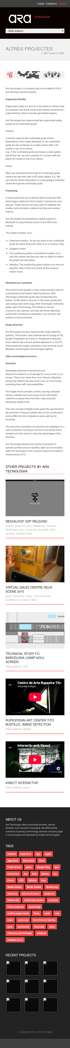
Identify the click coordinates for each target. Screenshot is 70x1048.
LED (25, 666)
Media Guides (14, 887)
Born (41, 860)
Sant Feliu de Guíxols (44, 920)
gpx (57, 867)
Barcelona (28, 860)
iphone (45, 873)
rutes (10, 920)
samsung (23, 920)
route (47, 913)
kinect (29, 596)
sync (21, 529)
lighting (27, 729)
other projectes (14, 666)
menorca (12, 893)
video (52, 529)
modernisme (12, 599)
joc (55, 873)
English (62, 3)
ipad (34, 873)
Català (41, 3)
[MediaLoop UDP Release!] (35, 498)
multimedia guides (33, 900)
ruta (57, 913)
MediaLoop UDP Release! (26, 521)
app (38, 854)
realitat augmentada (18, 913)
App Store (12, 860)
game (29, 867)
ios (25, 873)
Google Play (43, 867)
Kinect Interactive (22, 782)
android (9, 526)
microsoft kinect (42, 596)
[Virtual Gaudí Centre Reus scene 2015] (35, 564)
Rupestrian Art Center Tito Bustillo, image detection (30, 722)
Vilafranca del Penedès (19, 933)
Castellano (51, 3)
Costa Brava (14, 867)
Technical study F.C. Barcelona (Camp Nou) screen (25, 657)
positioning (34, 906)
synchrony (31, 529)
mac (29, 526)
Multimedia (11, 529)
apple (48, 854)
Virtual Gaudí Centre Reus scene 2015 (29, 589)
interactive (18, 596)
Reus (34, 599)
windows (10, 533)
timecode (43, 529)
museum (25, 599)
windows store (24, 533)
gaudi (8, 596)
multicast (51, 526)
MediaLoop (39, 526)
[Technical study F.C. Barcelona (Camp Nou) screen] (35, 630)
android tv (20, 526)
